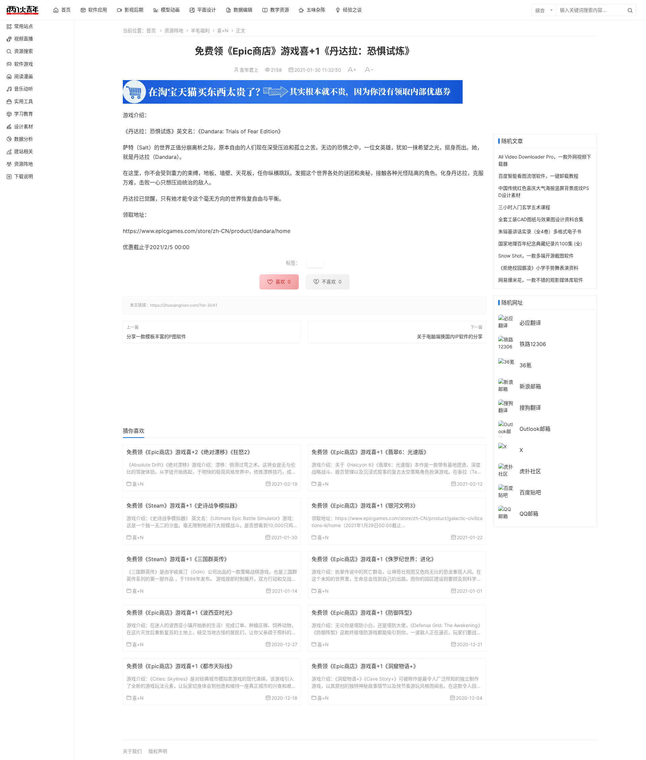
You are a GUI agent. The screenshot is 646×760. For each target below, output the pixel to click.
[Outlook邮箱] (506, 431)
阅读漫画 (23, 76)
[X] (502, 446)
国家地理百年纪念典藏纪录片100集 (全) (540, 243)
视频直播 (23, 38)
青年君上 (249, 70)
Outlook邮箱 (534, 428)
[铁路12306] (506, 342)
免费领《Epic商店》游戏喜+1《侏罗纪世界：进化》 (374, 559)
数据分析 (23, 139)
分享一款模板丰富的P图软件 (156, 336)
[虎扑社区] (506, 470)
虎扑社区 (530, 471)
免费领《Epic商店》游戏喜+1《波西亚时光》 (181, 612)
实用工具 (23, 101)
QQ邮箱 (528, 513)
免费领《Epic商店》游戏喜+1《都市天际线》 (181, 666)
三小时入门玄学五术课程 (524, 207)
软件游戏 (23, 64)
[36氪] (506, 361)
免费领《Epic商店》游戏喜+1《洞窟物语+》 (365, 666)
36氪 (525, 365)
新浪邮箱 (530, 386)
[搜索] (630, 10)
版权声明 (157, 751)
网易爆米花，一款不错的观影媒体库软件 (540, 280)
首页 (151, 30)
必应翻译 (530, 322)
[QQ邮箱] (506, 512)
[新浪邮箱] (506, 385)
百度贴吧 (530, 492)
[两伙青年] (22, 9)
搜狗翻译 (530, 407)
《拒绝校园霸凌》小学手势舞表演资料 (538, 268)
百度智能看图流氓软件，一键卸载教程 (538, 176)
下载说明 (23, 176)
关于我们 (132, 751)
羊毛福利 (200, 30)
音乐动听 (23, 89)
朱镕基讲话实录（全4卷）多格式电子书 (539, 231)
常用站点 (23, 26)
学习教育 (23, 113)
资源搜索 (23, 51)
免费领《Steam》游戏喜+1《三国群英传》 (178, 559)
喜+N (222, 30)
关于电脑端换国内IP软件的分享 (449, 336)
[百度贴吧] (506, 491)
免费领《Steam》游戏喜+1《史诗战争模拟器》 (183, 505)
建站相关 (23, 151)
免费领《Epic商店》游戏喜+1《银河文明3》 (365, 505)
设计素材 (23, 126)
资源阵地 (23, 164)
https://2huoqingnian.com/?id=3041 (183, 305)
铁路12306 (532, 344)
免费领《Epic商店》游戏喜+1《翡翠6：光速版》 (370, 452)
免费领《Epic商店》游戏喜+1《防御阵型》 (363, 612)
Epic (315, 263)
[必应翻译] (506, 321)
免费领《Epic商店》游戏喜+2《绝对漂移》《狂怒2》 (190, 452)
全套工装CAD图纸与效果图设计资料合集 (540, 219)
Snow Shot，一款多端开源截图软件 (536, 255)
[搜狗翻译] (506, 406)
